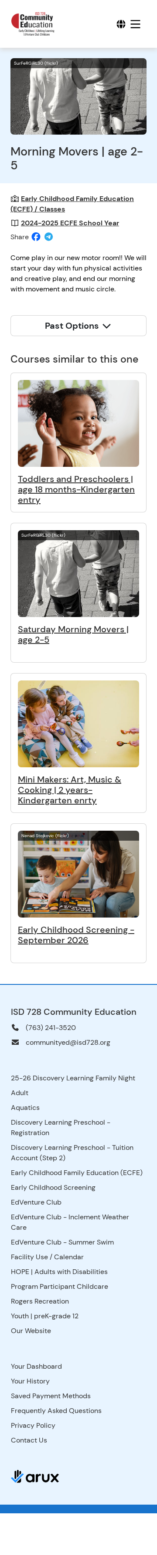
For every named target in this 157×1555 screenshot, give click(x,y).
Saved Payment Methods (51, 1395)
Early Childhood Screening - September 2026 (76, 935)
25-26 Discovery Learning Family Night (73, 1078)
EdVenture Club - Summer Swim (62, 1242)
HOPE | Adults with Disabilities (59, 1271)
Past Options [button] (73, 325)
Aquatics (25, 1107)
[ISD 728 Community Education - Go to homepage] (38, 24)
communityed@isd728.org (68, 1042)
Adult (19, 1092)
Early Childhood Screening (53, 1187)
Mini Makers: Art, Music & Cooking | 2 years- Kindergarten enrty (69, 790)
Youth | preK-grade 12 (44, 1316)
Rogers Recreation (40, 1301)
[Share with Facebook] (36, 237)
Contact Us (29, 1440)
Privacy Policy (33, 1425)
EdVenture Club (36, 1202)
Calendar (69, 1256)
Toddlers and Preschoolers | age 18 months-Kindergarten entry (76, 489)
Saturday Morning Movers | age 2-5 (73, 634)
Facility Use (29, 1256)
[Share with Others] (48, 236)
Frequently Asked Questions (56, 1410)
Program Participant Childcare (59, 1286)
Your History (30, 1381)
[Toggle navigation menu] (135, 24)
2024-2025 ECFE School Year (70, 223)
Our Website (31, 1330)
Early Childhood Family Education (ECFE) (77, 1172)
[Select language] (121, 24)
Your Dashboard (36, 1366)
